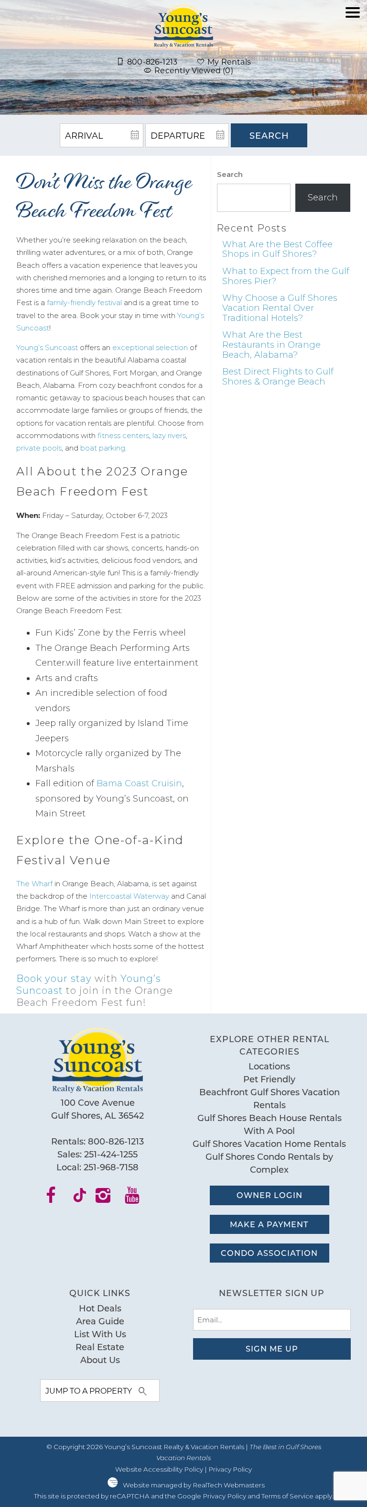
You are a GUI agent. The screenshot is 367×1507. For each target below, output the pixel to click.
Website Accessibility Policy (159, 1469)
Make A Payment (269, 1224)
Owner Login (269, 1195)
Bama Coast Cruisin (139, 783)
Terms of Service (287, 1496)
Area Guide (100, 1321)
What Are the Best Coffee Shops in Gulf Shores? (277, 249)
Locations (269, 1066)
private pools (39, 447)
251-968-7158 (111, 1167)
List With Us (100, 1334)
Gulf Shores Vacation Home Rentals (269, 1143)
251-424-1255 (111, 1154)
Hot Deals (100, 1308)
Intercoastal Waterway (129, 896)
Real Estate (100, 1347)
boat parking (102, 447)
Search (269, 135)
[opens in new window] (56, 1198)
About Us (100, 1359)
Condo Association (269, 1253)
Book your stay (54, 978)
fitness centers (123, 435)
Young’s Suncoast (47, 347)
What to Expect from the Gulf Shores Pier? (285, 276)
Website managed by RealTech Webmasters (194, 1485)
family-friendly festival (84, 302)
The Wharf (34, 883)
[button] (352, 44)
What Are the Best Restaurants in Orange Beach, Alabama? (271, 345)
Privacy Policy (230, 1469)
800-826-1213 (116, 1141)
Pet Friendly (269, 1079)
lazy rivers (169, 435)
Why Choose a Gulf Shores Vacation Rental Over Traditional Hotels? (279, 308)
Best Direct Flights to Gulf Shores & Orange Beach (278, 376)
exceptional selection (150, 347)
